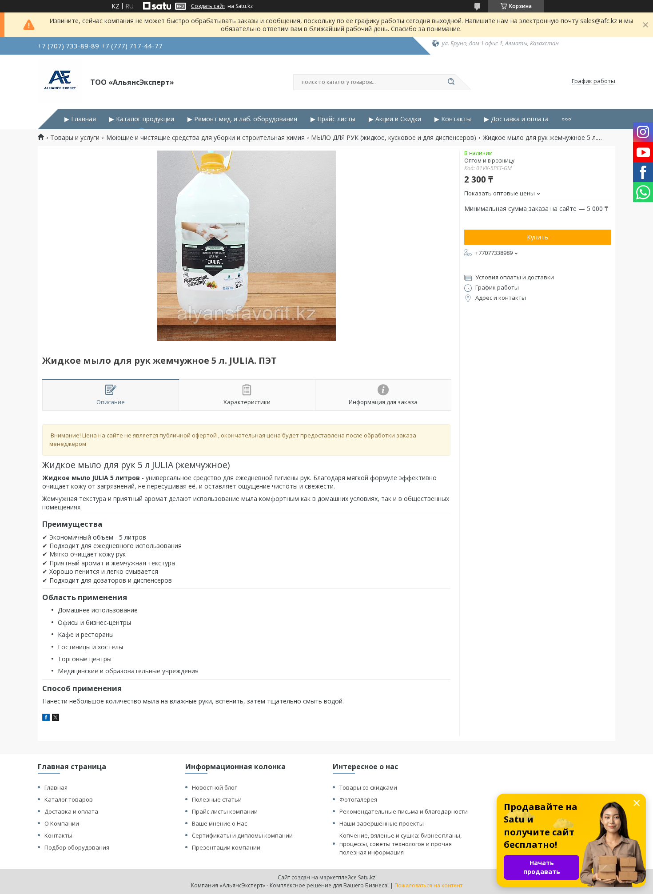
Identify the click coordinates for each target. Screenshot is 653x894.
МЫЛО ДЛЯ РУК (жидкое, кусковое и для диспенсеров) (393, 138)
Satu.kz (366, 877)
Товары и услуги (75, 138)
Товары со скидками (368, 787)
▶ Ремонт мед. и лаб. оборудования (242, 119)
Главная (56, 787)
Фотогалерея (358, 799)
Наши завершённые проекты (381, 823)
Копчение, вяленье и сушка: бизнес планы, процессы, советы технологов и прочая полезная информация (400, 843)
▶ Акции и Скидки (395, 119)
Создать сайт (208, 6)
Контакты (58, 835)
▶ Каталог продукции (141, 119)
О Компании (61, 823)
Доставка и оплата (71, 811)
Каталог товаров (68, 799)
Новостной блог (214, 787)
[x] (55, 718)
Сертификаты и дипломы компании (242, 835)
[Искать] (451, 82)
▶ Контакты (452, 119)
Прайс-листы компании (225, 811)
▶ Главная (80, 119)
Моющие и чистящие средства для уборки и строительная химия (205, 138)
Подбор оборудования (76, 847)
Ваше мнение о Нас (219, 823)
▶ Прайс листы (333, 119)
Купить (537, 237)
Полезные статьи (217, 799)
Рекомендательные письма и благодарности (403, 811)
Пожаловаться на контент (428, 885)
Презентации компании (226, 847)
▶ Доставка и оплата (516, 119)
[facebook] (46, 718)
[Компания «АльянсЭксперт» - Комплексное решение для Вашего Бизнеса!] (60, 81)
